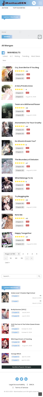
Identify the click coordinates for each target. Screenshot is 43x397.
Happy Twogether (23, 233)
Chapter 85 (19, 207)
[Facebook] (17, 379)
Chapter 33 (15, 346)
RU (40, 296)
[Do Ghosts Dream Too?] (7, 147)
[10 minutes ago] (28, 74)
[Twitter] (21, 379)
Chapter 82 (19, 78)
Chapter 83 (19, 74)
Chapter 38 (19, 170)
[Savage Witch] (5, 358)
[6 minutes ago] (27, 93)
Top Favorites (19, 8)
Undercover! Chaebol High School (23, 293)
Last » (7, 262)
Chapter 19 (15, 312)
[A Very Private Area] (7, 92)
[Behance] (26, 379)
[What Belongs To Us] (7, 184)
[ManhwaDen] (14, 3)
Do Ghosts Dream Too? (25, 141)
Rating (17, 56)
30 (22, 258)
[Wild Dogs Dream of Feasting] (5, 343)
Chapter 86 (19, 203)
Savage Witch (16, 354)
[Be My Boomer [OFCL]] (5, 314)
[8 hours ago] (28, 166)
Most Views (35, 56)
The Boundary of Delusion (26, 159)
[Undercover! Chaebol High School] (5, 297)
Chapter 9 (15, 360)
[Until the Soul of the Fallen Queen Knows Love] (5, 328)
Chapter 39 (19, 166)
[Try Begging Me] (7, 203)
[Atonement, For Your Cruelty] (7, 129)
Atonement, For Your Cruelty (28, 122)
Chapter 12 (19, 189)
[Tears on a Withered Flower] (7, 111)
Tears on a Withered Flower (27, 104)
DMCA (31, 384)
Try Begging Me (22, 196)
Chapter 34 (20, 244)
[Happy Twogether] (7, 239)
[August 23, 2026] (27, 152)
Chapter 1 (15, 301)
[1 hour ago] (27, 148)
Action (5, 8)
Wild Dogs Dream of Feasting (21, 339)
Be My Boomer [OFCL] (18, 309)
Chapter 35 (19, 240)
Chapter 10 (15, 357)
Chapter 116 (19, 111)
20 (16, 258)
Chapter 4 (19, 152)
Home (4, 32)
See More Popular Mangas (21, 367)
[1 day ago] (28, 111)
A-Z (11, 56)
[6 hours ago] (27, 185)
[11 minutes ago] (28, 78)
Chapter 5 (19, 97)
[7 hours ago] (28, 240)
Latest (5, 56)
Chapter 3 (19, 226)
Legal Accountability (17, 384)
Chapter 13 (19, 185)
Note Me (18, 215)
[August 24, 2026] (24, 342)
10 (11, 258)
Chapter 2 (15, 296)
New (4, 60)
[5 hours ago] (28, 203)
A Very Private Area (24, 86)
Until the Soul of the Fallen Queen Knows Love (25, 325)
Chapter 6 (19, 93)
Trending (25, 56)
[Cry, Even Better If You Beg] (7, 74)
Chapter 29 (19, 130)
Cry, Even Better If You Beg (27, 67)
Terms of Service (21, 387)
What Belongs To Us (24, 178)
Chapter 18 (15, 316)
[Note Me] (7, 221)
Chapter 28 (19, 133)
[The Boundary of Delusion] (7, 166)
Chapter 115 (19, 115)
